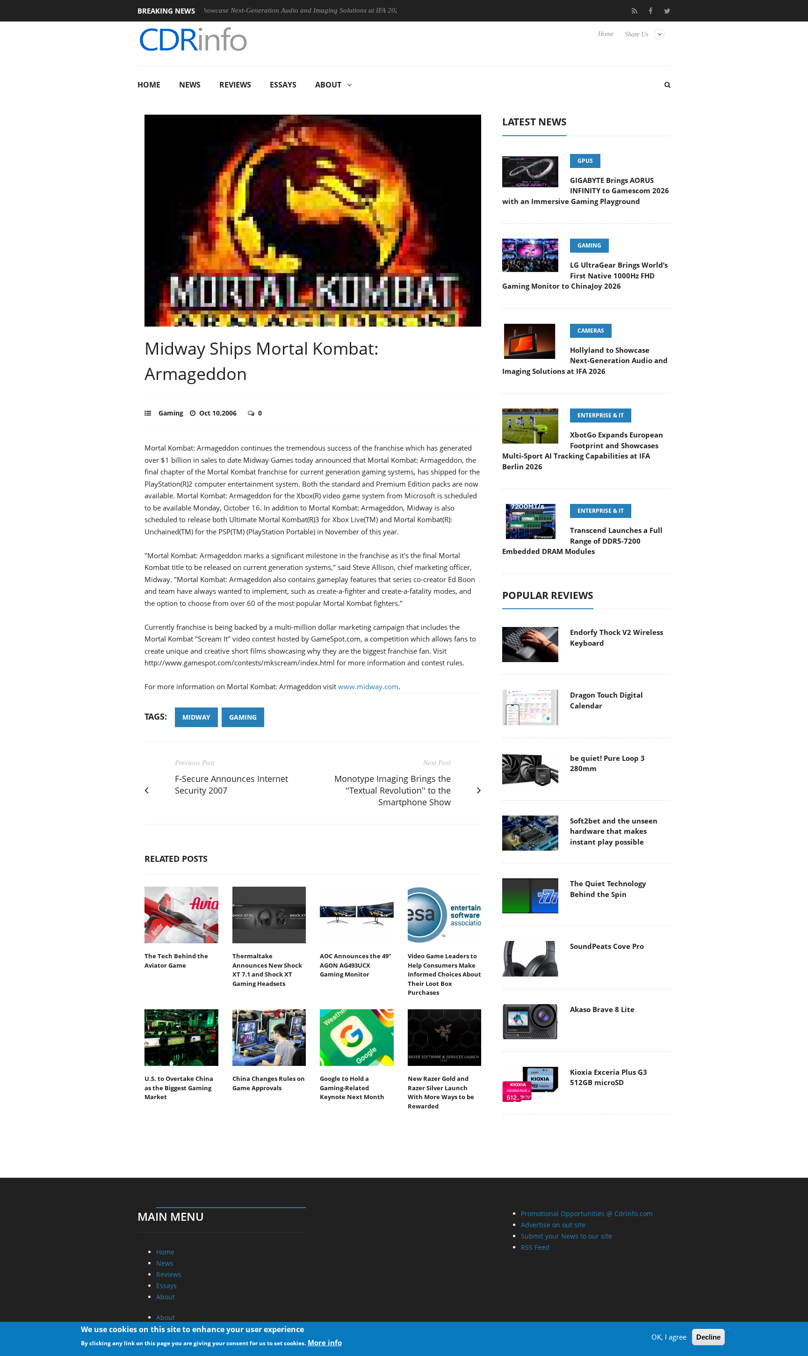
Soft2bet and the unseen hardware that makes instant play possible (613, 831)
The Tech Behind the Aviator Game (176, 961)
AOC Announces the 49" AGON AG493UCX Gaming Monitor (355, 965)
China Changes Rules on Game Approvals (268, 1083)
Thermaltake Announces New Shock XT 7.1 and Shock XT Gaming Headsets (267, 970)
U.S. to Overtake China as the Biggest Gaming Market (178, 1087)
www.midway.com (368, 686)
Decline (708, 1337)
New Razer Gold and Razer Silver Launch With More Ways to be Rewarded (441, 1092)
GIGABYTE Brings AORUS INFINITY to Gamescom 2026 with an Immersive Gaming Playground (585, 190)
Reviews (235, 85)
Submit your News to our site (566, 1236)
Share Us (636, 34)
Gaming (171, 412)
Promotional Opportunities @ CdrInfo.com (587, 1213)
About (328, 85)
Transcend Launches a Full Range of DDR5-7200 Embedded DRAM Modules (582, 540)
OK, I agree (668, 1336)
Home (605, 33)
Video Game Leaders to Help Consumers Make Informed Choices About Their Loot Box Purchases (444, 974)
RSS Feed (535, 1247)
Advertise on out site (553, 1224)
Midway (196, 717)
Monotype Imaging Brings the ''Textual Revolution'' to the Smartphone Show (392, 790)
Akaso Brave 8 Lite (602, 1009)
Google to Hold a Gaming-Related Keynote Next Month (352, 1087)
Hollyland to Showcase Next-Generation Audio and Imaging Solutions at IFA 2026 (234, 10)
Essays (283, 85)
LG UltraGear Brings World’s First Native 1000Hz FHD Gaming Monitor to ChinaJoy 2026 (585, 275)
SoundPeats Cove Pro (607, 946)
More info (325, 1342)
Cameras (590, 331)
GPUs (585, 161)
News (190, 85)
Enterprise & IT (600, 415)
